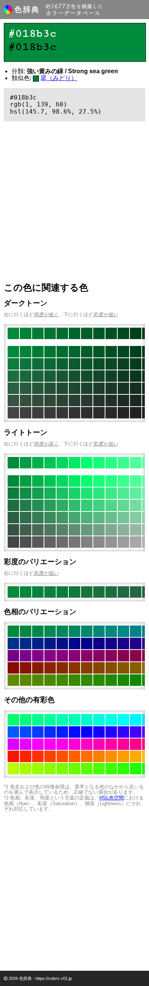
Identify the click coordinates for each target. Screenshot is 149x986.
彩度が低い (105, 314)
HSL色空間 (111, 798)
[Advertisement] (74, 201)
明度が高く (46, 444)
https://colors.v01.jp (54, 978)
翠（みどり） (58, 78)
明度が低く (46, 314)
